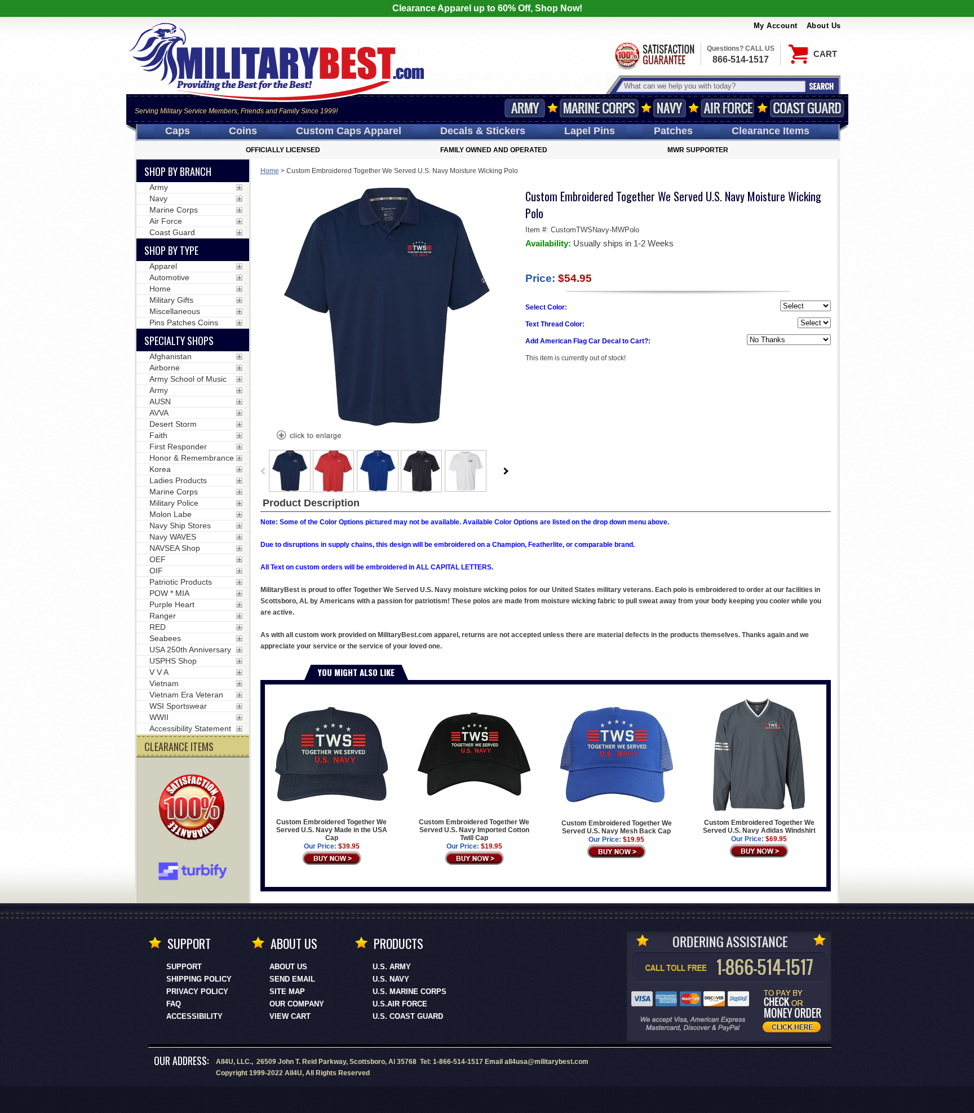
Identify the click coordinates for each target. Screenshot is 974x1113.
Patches (673, 130)
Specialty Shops (179, 340)
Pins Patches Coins (183, 322)
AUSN (160, 401)
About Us (824, 25)
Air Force (728, 108)
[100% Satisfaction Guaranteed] (194, 808)
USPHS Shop (173, 660)
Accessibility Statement (190, 728)
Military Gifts (171, 299)
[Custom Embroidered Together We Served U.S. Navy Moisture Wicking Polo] (308, 436)
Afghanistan (170, 356)
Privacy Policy (197, 991)
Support (184, 966)
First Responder (178, 446)
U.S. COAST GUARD (408, 1016)
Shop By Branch (177, 171)
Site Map (287, 991)
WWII (159, 717)
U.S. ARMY (392, 966)
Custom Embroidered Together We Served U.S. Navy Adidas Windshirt (759, 826)
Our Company (296, 1004)
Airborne (164, 367)
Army (524, 108)
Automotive (169, 277)
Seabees (165, 638)
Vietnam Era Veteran (186, 694)
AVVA (159, 412)
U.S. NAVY (391, 979)
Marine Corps (599, 108)
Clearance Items (770, 130)
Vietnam (164, 683)
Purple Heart (171, 604)
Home (269, 171)
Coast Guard (807, 108)
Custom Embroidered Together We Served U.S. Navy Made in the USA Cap (331, 830)
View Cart (290, 1016)
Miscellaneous (174, 311)
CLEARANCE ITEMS (179, 746)
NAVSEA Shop (174, 548)
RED (157, 626)
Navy (669, 108)
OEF (157, 559)
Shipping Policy (199, 979)
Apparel (163, 266)
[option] (290, 471)
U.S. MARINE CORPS (409, 991)
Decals (482, 130)
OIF (156, 570)
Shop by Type (171, 250)
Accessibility (194, 1016)
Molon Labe (170, 514)
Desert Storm (173, 424)
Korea (160, 469)
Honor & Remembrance (191, 457)
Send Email (292, 979)
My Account (776, 25)
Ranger (162, 615)
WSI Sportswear (178, 705)
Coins (243, 130)
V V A (159, 672)
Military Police (173, 502)
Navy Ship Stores (180, 525)
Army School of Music (188, 378)
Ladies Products (178, 480)
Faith (158, 435)
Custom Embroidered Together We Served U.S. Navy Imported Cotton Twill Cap (474, 830)
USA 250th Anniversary (190, 649)
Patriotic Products (180, 581)
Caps (177, 130)
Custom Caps (348, 130)
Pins (589, 130)
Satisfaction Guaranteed (654, 54)
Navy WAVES (172, 536)
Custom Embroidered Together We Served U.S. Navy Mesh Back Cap (616, 827)
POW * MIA (169, 593)
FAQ (173, 1004)
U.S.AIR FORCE (400, 1004)
